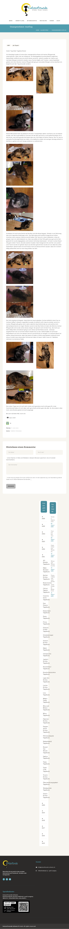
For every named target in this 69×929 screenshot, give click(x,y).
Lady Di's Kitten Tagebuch (46, 680)
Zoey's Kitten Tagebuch (46, 795)
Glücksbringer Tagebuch (48, 636)
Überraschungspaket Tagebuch (50, 783)
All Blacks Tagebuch (46, 562)
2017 (43, 828)
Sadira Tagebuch (46, 757)
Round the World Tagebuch (46, 750)
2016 (43, 835)
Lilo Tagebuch (16, 45)
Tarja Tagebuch (46, 763)
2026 (43, 518)
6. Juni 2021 (15, 428)
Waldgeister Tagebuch (47, 789)
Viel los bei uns (52, 533)
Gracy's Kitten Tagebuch (46, 642)
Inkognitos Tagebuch (47, 654)
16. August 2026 (52, 569)
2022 (43, 549)
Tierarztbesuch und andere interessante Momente (53, 583)
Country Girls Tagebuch (46, 597)
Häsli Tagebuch (46, 649)
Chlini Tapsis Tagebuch (46, 590)
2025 (43, 526)
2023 (43, 541)
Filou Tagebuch (46, 623)
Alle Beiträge (44, 30)
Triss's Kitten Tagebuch (46, 777)
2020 (43, 805)
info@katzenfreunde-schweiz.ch (46, 867)
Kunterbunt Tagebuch (47, 667)
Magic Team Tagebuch (46, 700)
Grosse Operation (53, 519)
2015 (43, 843)
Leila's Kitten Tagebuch (46, 687)
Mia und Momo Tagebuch (46, 708)
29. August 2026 (52, 525)
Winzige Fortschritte (53, 563)
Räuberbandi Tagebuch (47, 742)
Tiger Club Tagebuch (46, 769)
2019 (43, 813)
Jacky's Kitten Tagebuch (46, 661)
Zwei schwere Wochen (53, 548)
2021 (8, 45)
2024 (43, 534)
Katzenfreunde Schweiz (10, 926)
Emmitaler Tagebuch (47, 612)
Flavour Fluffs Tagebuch (46, 629)
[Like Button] (7, 423)
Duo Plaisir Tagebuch (46, 605)
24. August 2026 (52, 539)
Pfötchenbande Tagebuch (48, 737)
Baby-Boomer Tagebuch (46, 570)
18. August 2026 (52, 555)
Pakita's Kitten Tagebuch (46, 721)
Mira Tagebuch (46, 714)
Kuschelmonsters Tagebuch (49, 673)
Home (37, 30)
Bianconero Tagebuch (47, 584)
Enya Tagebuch (46, 617)
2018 (43, 820)
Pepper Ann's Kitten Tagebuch (46, 729)
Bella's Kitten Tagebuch (46, 577)
